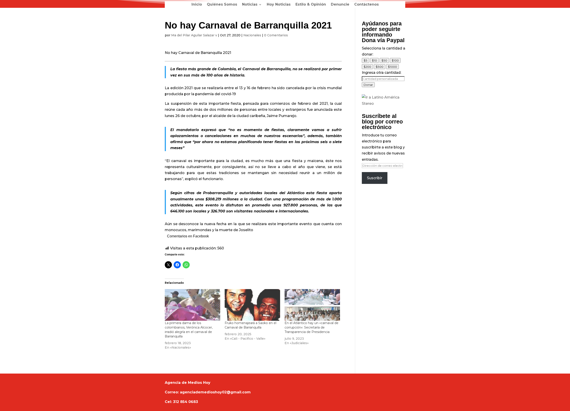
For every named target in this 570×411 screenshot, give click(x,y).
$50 (384, 60)
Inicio (196, 4)
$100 (395, 60)
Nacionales (252, 35)
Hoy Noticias (279, 4)
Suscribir (374, 178)
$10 (374, 60)
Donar (368, 84)
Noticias (249, 4)
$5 (365, 60)
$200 (367, 66)
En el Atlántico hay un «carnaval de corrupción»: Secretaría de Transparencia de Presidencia (311, 327)
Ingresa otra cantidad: (381, 72)
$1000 (392, 66)
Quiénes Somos (222, 4)
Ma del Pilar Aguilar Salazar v (194, 35)
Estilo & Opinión (310, 4)
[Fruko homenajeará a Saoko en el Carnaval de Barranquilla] (252, 305)
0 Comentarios (276, 35)
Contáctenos (366, 4)
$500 (379, 66)
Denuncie (340, 4)
